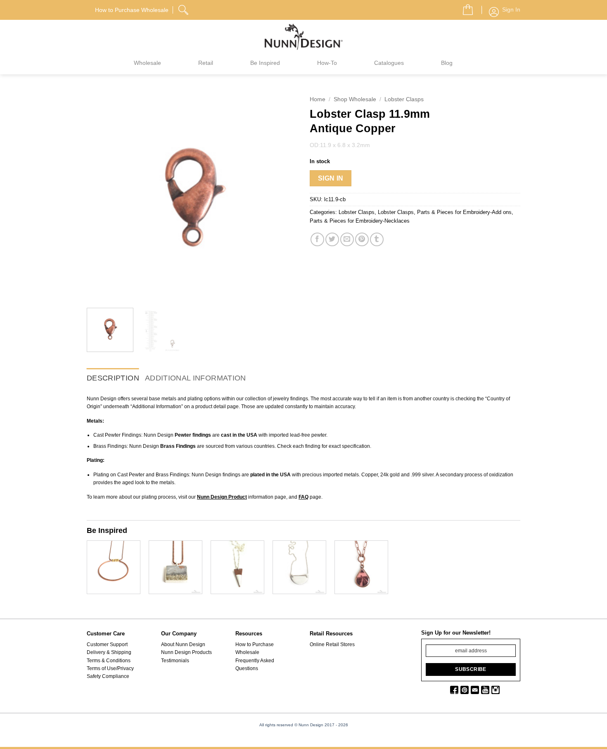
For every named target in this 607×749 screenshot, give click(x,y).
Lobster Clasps (404, 99)
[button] (464, 7)
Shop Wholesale (355, 99)
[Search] (184, 8)
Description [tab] (113, 378)
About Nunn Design (183, 644)
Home (317, 99)
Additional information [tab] (195, 378)
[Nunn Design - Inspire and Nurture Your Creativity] (303, 36)
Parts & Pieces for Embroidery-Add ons (464, 212)
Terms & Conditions (108, 660)
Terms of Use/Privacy (110, 668)
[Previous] (101, 196)
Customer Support (107, 644)
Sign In (331, 178)
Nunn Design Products (186, 652)
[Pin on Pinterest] (362, 239)
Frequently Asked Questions (254, 664)
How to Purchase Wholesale (254, 648)
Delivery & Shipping (109, 652)
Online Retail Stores (332, 644)
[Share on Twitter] (332, 239)
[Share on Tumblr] (377, 239)
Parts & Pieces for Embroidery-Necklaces (360, 221)
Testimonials (175, 660)
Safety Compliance (108, 676)
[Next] (282, 196)
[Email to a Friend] (347, 239)
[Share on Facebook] (317, 239)
